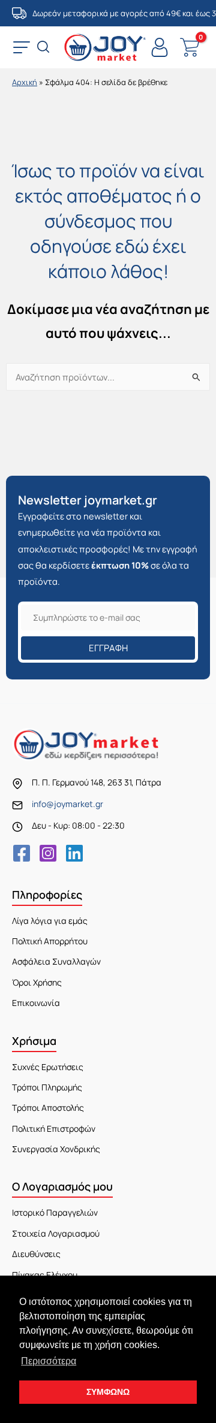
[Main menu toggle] (21, 47)
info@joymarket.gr (67, 803)
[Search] (44, 48)
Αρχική (24, 82)
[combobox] (108, 377)
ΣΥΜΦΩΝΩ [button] (108, 1392)
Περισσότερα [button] (48, 1361)
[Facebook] (21, 853)
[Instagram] (48, 853)
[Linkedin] (74, 853)
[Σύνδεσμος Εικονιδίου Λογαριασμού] (159, 47)
